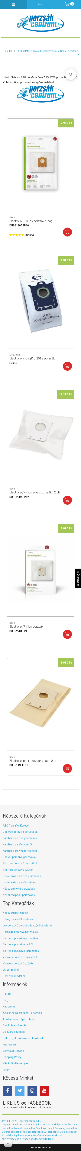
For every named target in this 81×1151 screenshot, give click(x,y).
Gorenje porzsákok (12, 1132)
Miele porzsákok (68, 1132)
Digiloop (18, 1135)
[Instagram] (32, 1091)
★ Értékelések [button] (78, 578)
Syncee (26, 1139)
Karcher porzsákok (33, 1132)
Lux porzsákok (52, 1132)
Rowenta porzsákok (24, 1128)
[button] (70, 74)
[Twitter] (19, 1091)
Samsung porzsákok (66, 1128)
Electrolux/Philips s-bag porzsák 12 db (34, 494)
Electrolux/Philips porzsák (26, 628)
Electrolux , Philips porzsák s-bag (31, 223)
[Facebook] (7, 1091)
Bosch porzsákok (45, 1128)
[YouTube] (44, 1091)
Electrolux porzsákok (42, 1124)
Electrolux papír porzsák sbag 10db (32, 762)
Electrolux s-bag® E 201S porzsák (32, 360)
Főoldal (8, 51)
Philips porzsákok (63, 1124)
